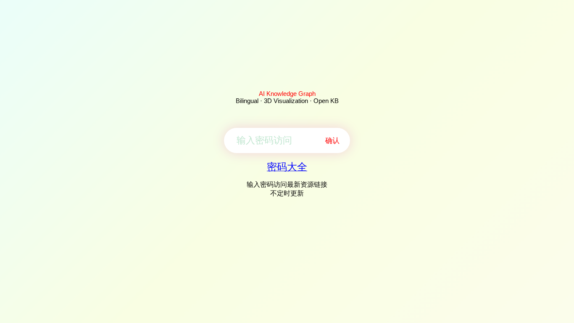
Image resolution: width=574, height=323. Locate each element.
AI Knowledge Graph (287, 93)
